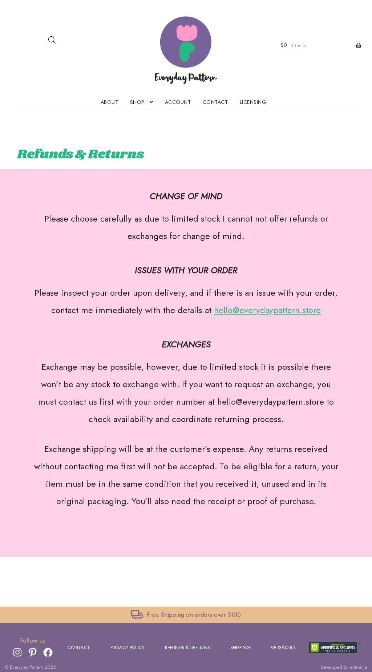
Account (178, 102)
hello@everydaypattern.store (267, 310)
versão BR (283, 647)
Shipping (240, 647)
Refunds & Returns (187, 647)
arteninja (358, 667)
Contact (215, 102)
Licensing (253, 102)
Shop (137, 102)
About (109, 102)
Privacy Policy (127, 647)
